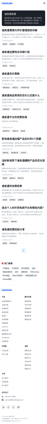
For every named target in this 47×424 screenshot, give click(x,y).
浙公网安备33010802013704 (11, 421)
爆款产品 (21, 178)
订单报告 (6, 268)
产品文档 (5, 350)
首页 (7, 3)
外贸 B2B (28, 305)
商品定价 (15, 87)
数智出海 (28, 350)
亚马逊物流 (25, 268)
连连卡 (4, 316)
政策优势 (24, 272)
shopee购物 (7, 279)
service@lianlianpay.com (14, 400)
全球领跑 (5, 319)
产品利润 (15, 268)
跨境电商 (5, 153)
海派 (33, 268)
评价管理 (21, 44)
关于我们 (5, 378)
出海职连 (5, 341)
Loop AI (5, 326)
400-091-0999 (10, 396)
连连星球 (5, 312)
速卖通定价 (6, 87)
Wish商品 (6, 275)
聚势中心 (28, 358)
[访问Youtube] (18, 407)
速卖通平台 (6, 131)
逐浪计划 (28, 354)
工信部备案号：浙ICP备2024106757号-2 (15, 419)
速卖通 (5, 44)
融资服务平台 (7, 334)
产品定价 (23, 153)
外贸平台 (5, 221)
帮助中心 (28, 369)
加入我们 (5, 385)
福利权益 (28, 365)
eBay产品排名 (17, 275)
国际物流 (28, 316)
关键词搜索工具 (31, 275)
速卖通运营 (13, 243)
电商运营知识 (7, 272)
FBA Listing (34, 272)
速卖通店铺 (14, 153)
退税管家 (5, 323)
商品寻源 (5, 330)
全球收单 (5, 308)
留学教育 (28, 308)
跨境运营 (12, 66)
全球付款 (5, 305)
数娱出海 (28, 319)
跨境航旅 (28, 312)
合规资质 (5, 381)
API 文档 (5, 354)
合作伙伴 (28, 361)
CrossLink (5, 337)
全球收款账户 (7, 301)
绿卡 (16, 272)
